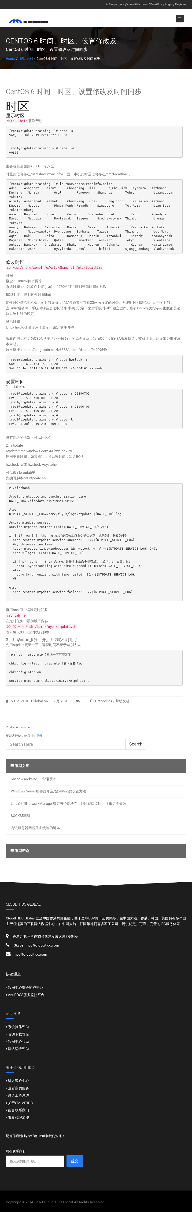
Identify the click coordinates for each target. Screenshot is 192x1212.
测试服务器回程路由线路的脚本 (35, 828)
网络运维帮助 (18, 1049)
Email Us (156, 4)
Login (168, 4)
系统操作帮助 (18, 1027)
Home (10, 58)
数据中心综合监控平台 (25, 988)
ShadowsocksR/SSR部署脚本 (34, 779)
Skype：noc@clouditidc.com (128, 4)
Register (180, 4)
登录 (39, 736)
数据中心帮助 (18, 1041)
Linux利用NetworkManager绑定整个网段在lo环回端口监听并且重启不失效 (68, 804)
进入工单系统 (18, 1095)
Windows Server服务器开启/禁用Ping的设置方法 (48, 791)
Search (135, 744)
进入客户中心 (18, 1081)
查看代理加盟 (18, 1118)
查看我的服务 (18, 1088)
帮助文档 (26, 58)
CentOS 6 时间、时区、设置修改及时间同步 (74, 92)
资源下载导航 (18, 1034)
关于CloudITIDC (20, 1103)
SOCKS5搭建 (21, 816)
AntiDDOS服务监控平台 (26, 995)
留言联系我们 (18, 1110)
